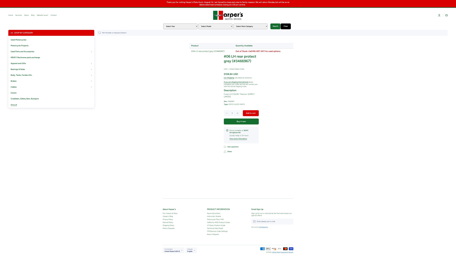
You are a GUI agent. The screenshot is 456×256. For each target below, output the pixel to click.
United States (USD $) (172, 251)
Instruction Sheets (214, 216)
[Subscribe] (290, 221)
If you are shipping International (236, 82)
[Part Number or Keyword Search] (99, 33)
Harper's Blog (168, 216)
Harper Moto (276, 252)
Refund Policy (168, 222)
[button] (446, 15)
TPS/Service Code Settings (217, 231)
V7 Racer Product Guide (216, 225)
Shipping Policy (168, 225)
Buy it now (241, 121)
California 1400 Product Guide (218, 222)
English (189, 251)
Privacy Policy (168, 219)
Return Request (169, 228)
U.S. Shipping (229, 78)
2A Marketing (263, 227)
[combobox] (272, 33)
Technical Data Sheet (215, 228)
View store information (238, 139)
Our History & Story (170, 213)
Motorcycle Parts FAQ (215, 219)
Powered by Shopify (286, 252)
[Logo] (228, 15)
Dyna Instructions (213, 213)
